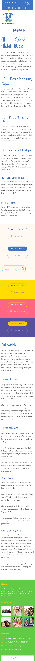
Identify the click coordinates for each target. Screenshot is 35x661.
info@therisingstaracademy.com (13, 2)
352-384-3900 (28, 3)
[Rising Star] (8, 18)
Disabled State (19, 236)
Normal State (19, 230)
